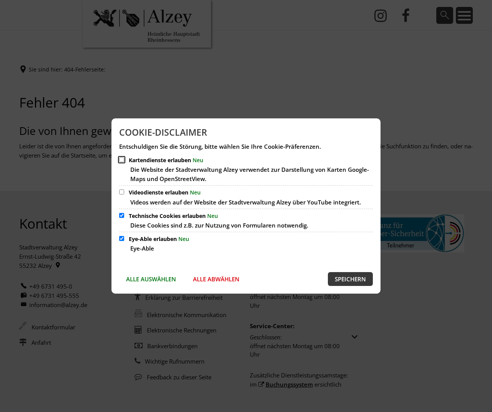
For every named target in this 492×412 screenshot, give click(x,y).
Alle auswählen (151, 279)
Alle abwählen (216, 279)
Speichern (350, 279)
